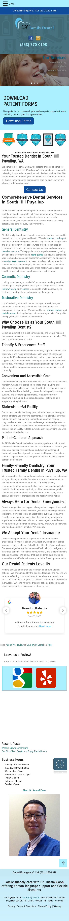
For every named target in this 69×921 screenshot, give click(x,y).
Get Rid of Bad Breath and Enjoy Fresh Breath (24, 751)
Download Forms (18, 121)
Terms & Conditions (26, 906)
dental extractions (10, 251)
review (20, 645)
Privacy (11, 906)
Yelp (49, 645)
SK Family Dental (35, 645)
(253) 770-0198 (33, 44)
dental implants (9, 313)
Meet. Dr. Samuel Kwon (34, 790)
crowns (50, 310)
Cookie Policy (44, 906)
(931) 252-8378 (48, 10)
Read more (45, 626)
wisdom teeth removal (14, 261)
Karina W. (10, 645)
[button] (31, 83)
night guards (37, 254)
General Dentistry (15, 229)
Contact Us (34, 190)
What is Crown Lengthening (15, 748)
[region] (34, 70)
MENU (12, 4)
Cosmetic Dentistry (16, 277)
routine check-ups (56, 238)
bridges (58, 310)
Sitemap (57, 906)
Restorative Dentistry (17, 298)
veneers (25, 289)
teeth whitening (9, 289)
